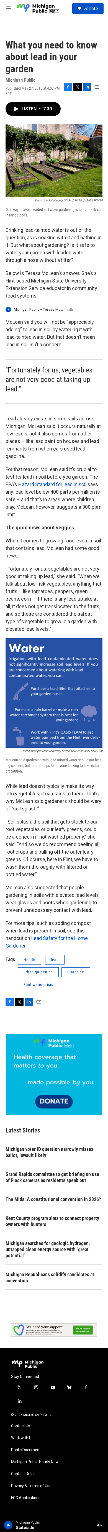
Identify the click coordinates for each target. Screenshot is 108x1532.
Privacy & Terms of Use (31, 1486)
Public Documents (27, 1450)
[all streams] (100, 1525)
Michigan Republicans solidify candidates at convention (50, 1277)
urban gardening (38, 972)
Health (29, 960)
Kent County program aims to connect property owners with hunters (52, 1221)
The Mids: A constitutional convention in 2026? (53, 1199)
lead (55, 960)
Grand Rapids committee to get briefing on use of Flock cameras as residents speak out (52, 1177)
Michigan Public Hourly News (36, 1462)
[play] (8, 1525)
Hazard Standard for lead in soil (53, 484)
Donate (90, 8)
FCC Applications (25, 1498)
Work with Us (22, 1438)
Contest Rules (23, 1474)
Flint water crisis (38, 984)
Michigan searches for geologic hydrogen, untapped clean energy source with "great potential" (48, 1249)
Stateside (75, 972)
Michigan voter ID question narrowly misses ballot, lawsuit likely (49, 1152)
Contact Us (20, 1426)
